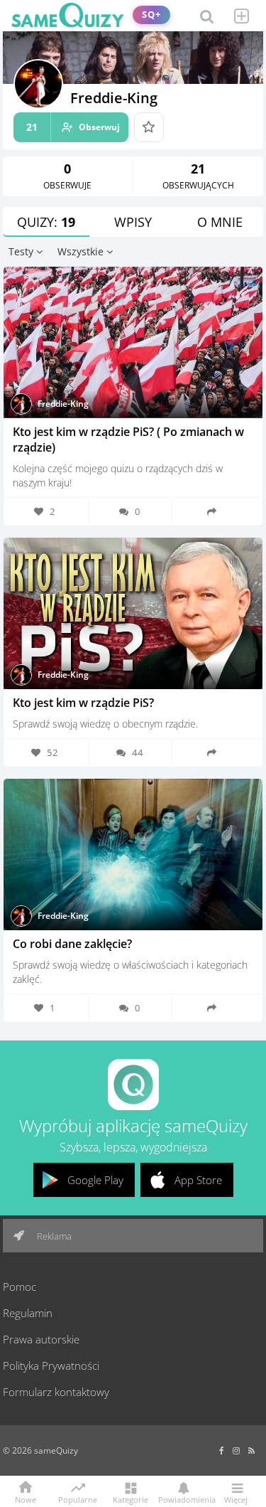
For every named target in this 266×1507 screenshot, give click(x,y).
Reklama (53, 1236)
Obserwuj (73, 127)
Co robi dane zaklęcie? (72, 944)
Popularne (77, 1498)
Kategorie (130, 1498)
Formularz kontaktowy (56, 1392)
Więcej (236, 1498)
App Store (198, 1180)
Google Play (95, 1180)
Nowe (25, 1498)
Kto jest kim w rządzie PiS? (83, 702)
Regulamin (27, 1313)
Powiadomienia (183, 1498)
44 (137, 752)
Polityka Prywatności (51, 1365)
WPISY (133, 221)
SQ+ (151, 15)
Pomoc (19, 1286)
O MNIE (220, 221)
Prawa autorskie (41, 1339)
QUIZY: (46, 221)
